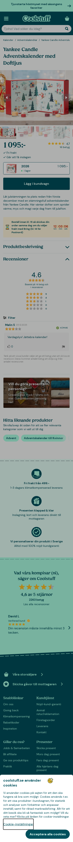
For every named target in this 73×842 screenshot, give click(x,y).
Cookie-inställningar (18, 824)
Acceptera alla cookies (48, 834)
